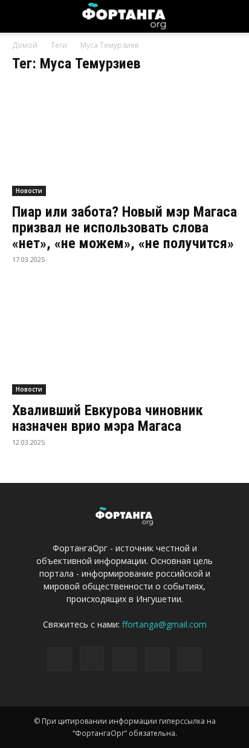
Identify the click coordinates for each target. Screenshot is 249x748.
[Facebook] (59, 659)
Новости (29, 190)
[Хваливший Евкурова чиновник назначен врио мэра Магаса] (124, 339)
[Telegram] (124, 659)
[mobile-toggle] (20, 16)
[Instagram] (92, 658)
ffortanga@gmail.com (164, 624)
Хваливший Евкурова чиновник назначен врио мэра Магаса (107, 418)
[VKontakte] (157, 659)
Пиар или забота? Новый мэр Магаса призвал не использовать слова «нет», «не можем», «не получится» (124, 227)
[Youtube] (190, 659)
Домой (24, 45)
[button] (232, 16)
